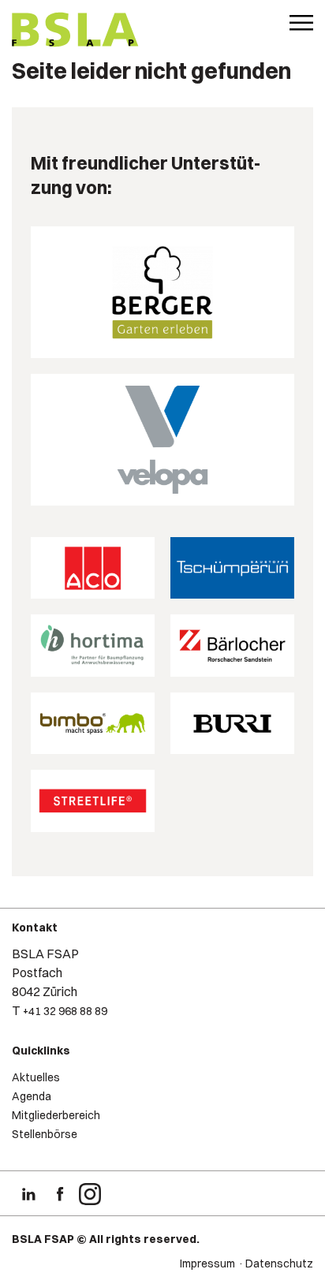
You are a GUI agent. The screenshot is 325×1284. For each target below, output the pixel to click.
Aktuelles (36, 1077)
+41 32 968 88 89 (65, 1011)
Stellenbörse (44, 1134)
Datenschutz (279, 1263)
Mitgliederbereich (56, 1115)
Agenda (31, 1096)
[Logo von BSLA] (75, 31)
